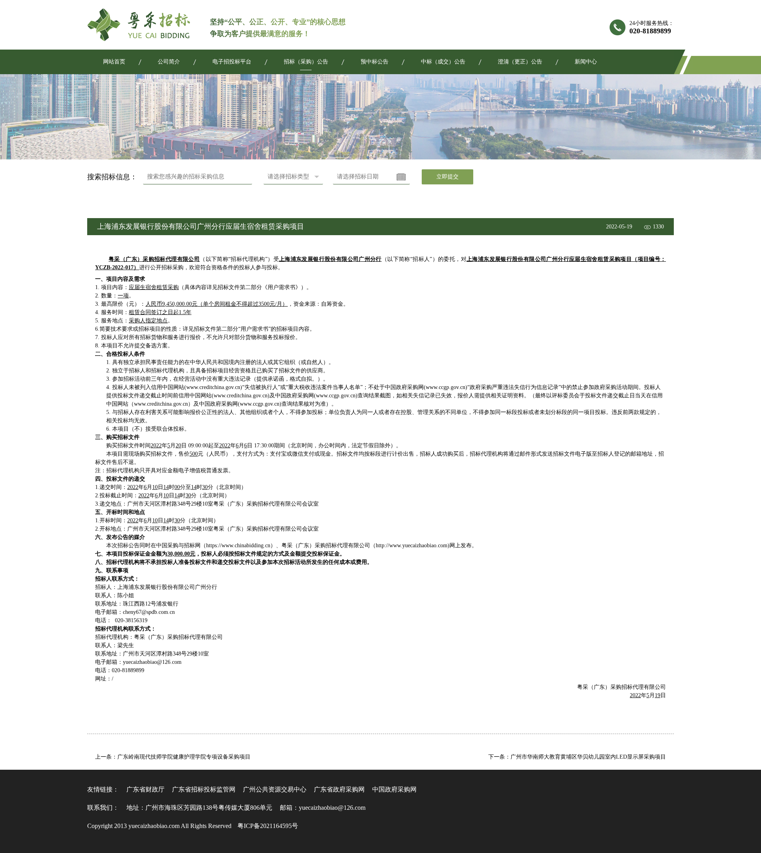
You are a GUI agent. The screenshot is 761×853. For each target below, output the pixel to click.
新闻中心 (586, 62)
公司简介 (169, 62)
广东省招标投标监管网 (203, 789)
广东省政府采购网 (339, 789)
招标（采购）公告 (306, 62)
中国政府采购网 (394, 789)
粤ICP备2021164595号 (267, 825)
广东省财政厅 (145, 789)
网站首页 (114, 62)
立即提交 (447, 177)
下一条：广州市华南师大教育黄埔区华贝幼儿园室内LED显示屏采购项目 (577, 757)
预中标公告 (374, 62)
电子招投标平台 (231, 62)
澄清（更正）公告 (520, 62)
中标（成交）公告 (443, 62)
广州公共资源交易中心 (274, 789)
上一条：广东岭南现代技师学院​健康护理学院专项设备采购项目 (172, 757)
